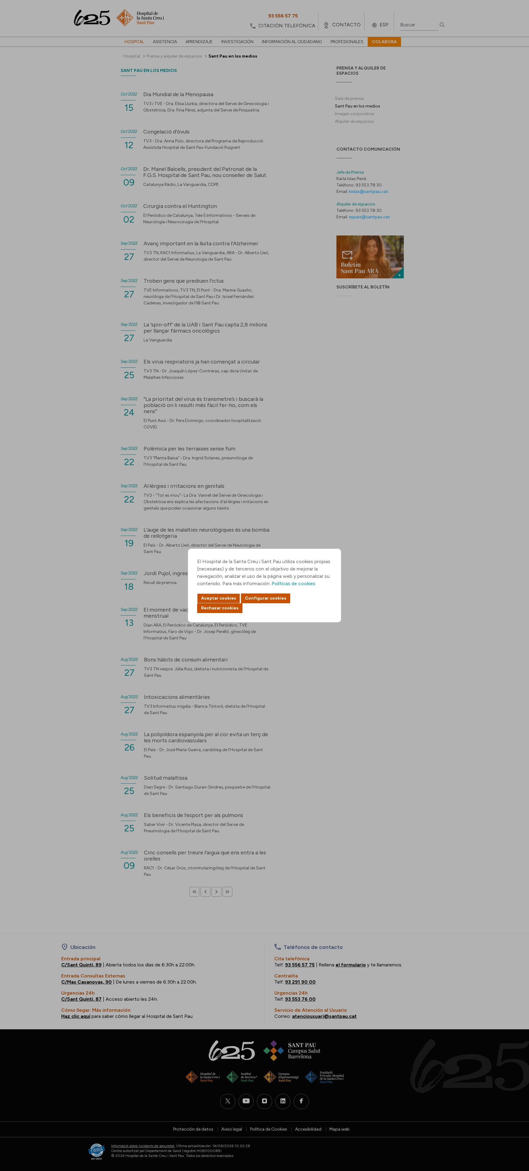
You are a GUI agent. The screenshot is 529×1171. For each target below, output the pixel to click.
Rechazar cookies (219, 608)
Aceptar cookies (218, 598)
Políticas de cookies (293, 583)
